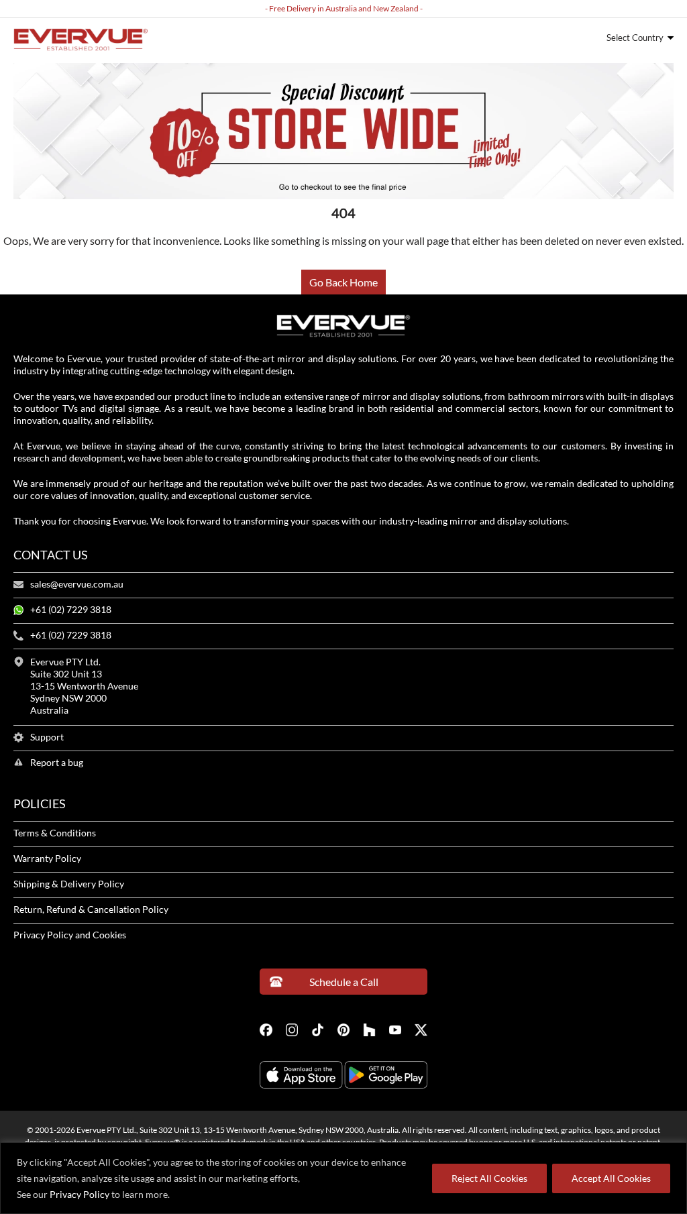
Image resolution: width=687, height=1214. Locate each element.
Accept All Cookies (611, 1178)
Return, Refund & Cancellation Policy (90, 909)
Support (47, 737)
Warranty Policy (47, 858)
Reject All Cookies (489, 1178)
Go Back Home (343, 282)
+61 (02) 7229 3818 (70, 609)
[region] (343, 1178)
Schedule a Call (343, 981)
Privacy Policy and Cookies (69, 935)
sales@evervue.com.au (76, 584)
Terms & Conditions (54, 833)
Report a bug (56, 762)
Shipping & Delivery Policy (68, 884)
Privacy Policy (79, 1194)
